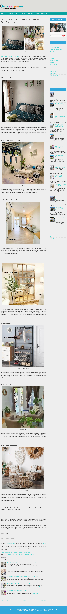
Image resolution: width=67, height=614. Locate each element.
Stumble (27, 554)
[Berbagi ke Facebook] (5, 557)
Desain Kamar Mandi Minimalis (56, 49)
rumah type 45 (52, 77)
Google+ (21, 554)
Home (51, 232)
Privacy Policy (52, 234)
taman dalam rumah (54, 79)
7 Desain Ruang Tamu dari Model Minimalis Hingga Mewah (19, 570)
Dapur (37, 13)
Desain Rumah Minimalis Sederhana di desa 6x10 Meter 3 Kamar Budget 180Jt (60, 136)
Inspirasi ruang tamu (13, 552)
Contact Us (52, 238)
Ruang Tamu (23, 13)
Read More (14, 567)
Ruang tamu (16, 56)
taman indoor (52, 82)
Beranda (3, 13)
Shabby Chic (46, 610)
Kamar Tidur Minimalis (54, 60)
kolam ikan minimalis (54, 75)
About (51, 236)
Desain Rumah (10, 13)
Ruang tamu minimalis (27, 552)
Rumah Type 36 (53, 66)
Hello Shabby (54, 609)
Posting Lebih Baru (5, 600)
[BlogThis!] (3, 557)
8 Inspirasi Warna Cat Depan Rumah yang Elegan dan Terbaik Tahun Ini (60, 146)
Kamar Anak (52, 58)
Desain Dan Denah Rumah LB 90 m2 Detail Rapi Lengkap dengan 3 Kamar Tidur (60, 125)
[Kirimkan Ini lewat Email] (2, 557)
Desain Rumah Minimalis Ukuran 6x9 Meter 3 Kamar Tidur (59, 156)
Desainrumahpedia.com (6, 56)
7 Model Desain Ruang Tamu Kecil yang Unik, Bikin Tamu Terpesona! (21, 562)
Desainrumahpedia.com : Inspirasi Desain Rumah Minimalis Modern (32, 609)
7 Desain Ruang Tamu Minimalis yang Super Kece (17, 590)
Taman (51, 69)
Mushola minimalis (53, 64)
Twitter (15, 554)
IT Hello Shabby (25, 610)
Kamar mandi (52, 62)
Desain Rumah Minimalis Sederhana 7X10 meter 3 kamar (59, 94)
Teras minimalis (53, 73)
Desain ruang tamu (5, 552)
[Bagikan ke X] (4, 557)
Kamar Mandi (44, 13)
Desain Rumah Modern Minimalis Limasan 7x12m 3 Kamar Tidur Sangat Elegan (60, 104)
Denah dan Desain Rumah (55, 47)
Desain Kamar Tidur (53, 51)
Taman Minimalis (53, 71)
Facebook (9, 554)
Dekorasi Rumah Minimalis (37, 610)
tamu (51, 84)
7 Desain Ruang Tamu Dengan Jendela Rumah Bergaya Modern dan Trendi (22, 576)
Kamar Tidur (31, 13)
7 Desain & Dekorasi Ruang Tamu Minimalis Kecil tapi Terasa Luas (21, 583)
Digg (33, 554)
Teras (17, 13)
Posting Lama (43, 600)
